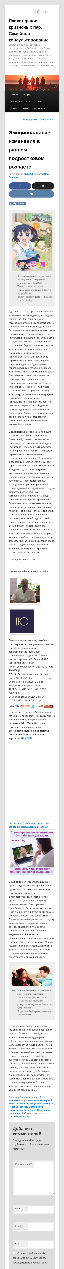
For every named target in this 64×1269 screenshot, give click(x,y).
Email (18, 1226)
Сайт (17, 1243)
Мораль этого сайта (20, 101)
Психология (40, 108)
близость (34, 1100)
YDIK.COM (26, 738)
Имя (17, 1208)
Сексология (30, 1110)
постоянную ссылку (19, 1116)
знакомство (23, 1103)
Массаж (13, 108)
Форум (26, 94)
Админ (26, 108)
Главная (14, 94)
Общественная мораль (42, 1103)
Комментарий (23, 1164)
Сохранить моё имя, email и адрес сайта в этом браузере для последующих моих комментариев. (30, 1258)
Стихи (38, 101)
